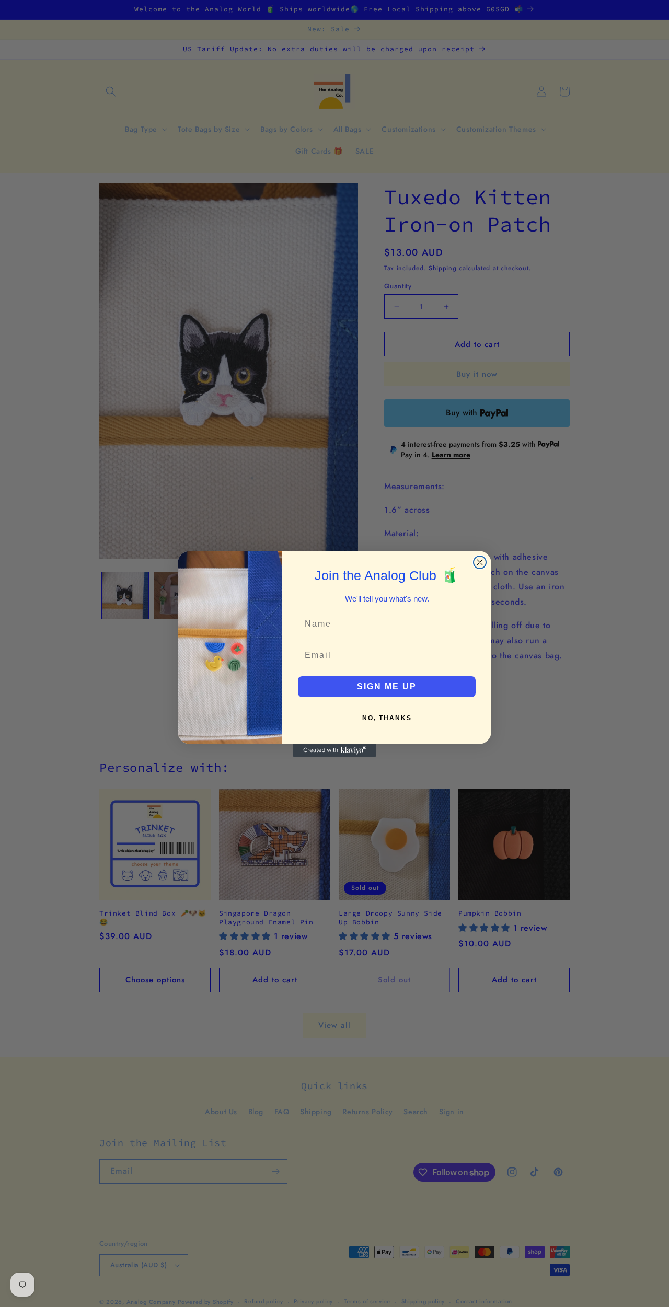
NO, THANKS (387, 718)
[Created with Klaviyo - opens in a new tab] (334, 750)
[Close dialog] (480, 562)
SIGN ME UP (387, 686)
